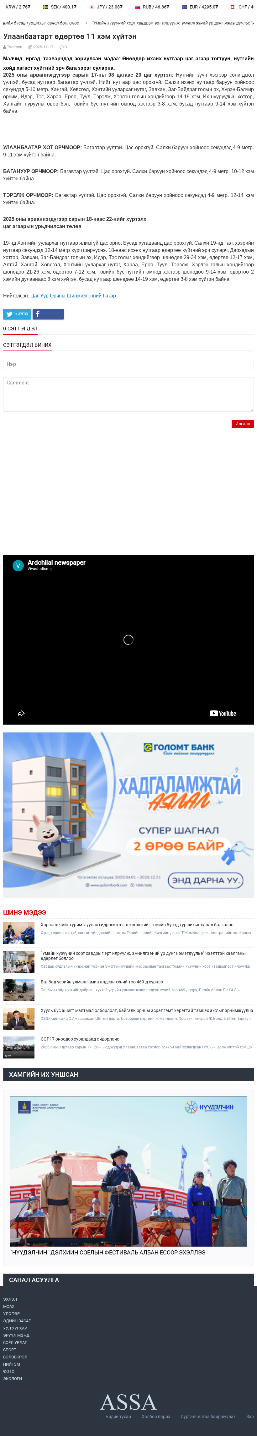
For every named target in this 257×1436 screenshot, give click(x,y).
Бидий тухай (118, 1416)
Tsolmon (14, 47)
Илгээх (242, 424)
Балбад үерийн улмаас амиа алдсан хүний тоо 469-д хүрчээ (102, 981)
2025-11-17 (43, 47)
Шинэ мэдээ (24, 912)
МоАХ (8, 1306)
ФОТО (8, 1371)
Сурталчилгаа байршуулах (208, 1416)
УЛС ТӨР (11, 1314)
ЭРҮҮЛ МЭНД (16, 1335)
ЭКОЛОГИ (12, 1379)
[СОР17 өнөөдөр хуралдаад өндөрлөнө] (18, 1047)
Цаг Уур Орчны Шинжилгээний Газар (73, 295)
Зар (250, 1416)
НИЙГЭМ (11, 1364)
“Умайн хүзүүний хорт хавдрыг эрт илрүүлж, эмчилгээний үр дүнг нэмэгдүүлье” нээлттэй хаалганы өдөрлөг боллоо (143, 956)
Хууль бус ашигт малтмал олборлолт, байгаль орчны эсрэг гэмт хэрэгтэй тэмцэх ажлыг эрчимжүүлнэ (147, 1010)
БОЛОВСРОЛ (15, 1357)
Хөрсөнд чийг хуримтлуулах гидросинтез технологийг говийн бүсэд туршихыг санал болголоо (137, 924)
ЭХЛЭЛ (10, 1299)
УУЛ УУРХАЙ (15, 1328)
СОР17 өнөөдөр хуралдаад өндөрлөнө (80, 1039)
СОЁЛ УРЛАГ (15, 1343)
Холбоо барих (156, 1416)
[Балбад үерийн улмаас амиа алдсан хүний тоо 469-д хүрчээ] (18, 990)
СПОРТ (9, 1350)
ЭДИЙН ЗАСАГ (17, 1321)
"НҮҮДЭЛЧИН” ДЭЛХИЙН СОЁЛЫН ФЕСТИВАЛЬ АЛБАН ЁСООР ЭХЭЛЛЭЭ (108, 1253)
